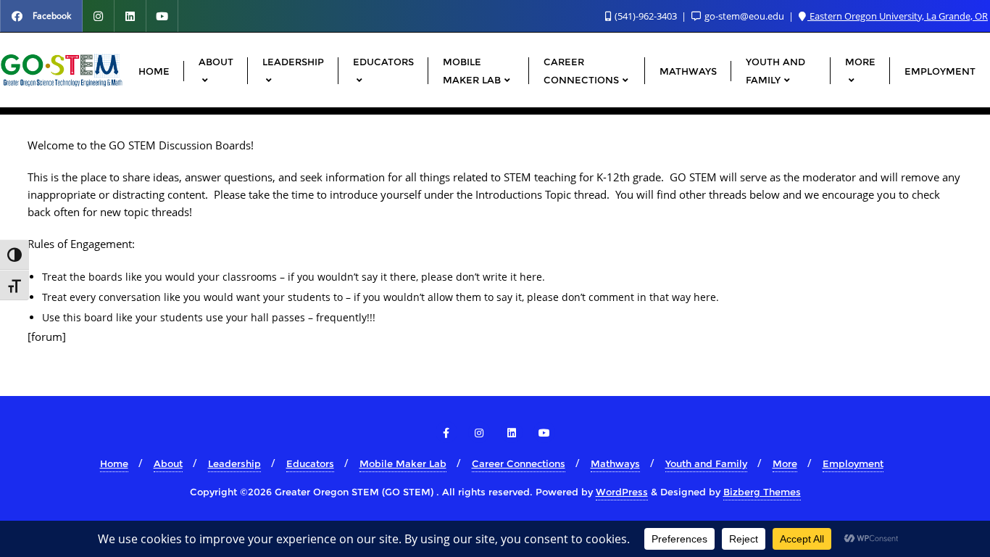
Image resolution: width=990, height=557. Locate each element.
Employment (853, 463)
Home (114, 463)
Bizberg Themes (762, 492)
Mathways (615, 463)
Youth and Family (706, 463)
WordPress (622, 492)
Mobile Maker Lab (402, 463)
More (785, 463)
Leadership (234, 463)
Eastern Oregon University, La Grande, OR (897, 15)
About (168, 463)
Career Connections (518, 463)
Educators (310, 463)
